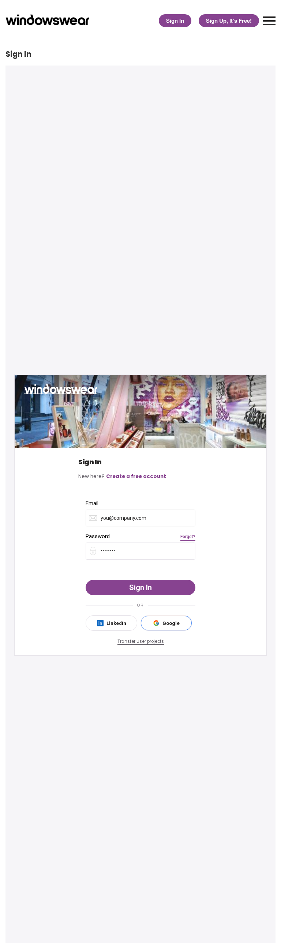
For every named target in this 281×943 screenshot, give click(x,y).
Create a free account (136, 476)
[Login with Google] (166, 623)
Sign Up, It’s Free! (229, 20)
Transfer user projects (140, 641)
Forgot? (187, 536)
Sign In (175, 20)
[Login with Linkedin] (111, 623)
